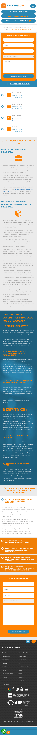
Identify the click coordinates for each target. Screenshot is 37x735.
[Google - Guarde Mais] (9, 689)
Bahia (3, 680)
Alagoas (4, 670)
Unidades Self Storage (21, 27)
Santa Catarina (6, 656)
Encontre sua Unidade (18, 11)
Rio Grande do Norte (7, 673)
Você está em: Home (9, 27)
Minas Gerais (5, 659)
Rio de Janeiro (22, 659)
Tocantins (20, 677)
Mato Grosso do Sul (23, 666)
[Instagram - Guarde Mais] (17, 689)
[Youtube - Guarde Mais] (22, 689)
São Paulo (30, 27)
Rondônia (4, 677)
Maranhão (21, 680)
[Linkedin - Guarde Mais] (26, 689)
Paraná (4, 652)
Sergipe (20, 673)
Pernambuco (5, 684)
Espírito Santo (22, 656)
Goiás (19, 663)
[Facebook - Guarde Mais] (13, 689)
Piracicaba (8, 29)
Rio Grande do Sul (23, 652)
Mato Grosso (5, 666)
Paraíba (20, 670)
